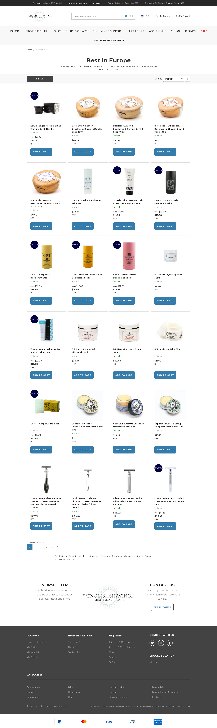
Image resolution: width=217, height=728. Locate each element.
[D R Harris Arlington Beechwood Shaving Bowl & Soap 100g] (88, 107)
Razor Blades (117, 687)
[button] (146, 16)
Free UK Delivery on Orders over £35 (123, 3)
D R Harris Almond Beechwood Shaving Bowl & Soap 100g (128, 129)
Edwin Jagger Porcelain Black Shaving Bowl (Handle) (46, 127)
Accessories (33, 687)
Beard (30, 692)
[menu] (108, 35)
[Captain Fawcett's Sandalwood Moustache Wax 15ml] (88, 405)
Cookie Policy (108, 706)
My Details (32, 657)
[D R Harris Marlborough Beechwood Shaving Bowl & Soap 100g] (170, 107)
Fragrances (33, 697)
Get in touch (162, 607)
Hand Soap (74, 692)
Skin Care (156, 697)
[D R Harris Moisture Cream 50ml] (129, 331)
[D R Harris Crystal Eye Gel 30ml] (170, 256)
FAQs (111, 662)
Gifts (70, 687)
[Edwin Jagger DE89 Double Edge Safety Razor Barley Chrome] (129, 480)
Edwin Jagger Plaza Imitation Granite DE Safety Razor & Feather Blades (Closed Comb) (46, 502)
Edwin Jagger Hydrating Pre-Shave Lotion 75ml (45, 350)
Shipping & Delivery (119, 642)
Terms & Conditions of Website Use (175, 706)
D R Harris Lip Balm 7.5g (167, 349)
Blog (111, 652)
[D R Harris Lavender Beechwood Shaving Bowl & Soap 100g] (46, 182)
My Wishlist (33, 652)
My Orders (32, 647)
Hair (70, 697)
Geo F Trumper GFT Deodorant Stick (41, 276)
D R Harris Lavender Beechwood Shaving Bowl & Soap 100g (45, 203)
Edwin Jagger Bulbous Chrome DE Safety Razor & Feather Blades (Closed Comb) (86, 502)
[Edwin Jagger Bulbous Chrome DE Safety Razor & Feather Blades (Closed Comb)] (88, 480)
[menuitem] (15, 31)
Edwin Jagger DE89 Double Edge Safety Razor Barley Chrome (127, 501)
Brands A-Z (74, 642)
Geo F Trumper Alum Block (44, 424)
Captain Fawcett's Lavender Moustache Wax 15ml (128, 425)
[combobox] (103, 16)
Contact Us (74, 652)
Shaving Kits (157, 687)
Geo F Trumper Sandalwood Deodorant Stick (87, 276)
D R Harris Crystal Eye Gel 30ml (168, 276)
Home (29, 50)
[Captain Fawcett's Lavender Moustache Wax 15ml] (129, 405)
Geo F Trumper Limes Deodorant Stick (124, 276)
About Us (73, 647)
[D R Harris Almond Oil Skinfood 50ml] (88, 331)
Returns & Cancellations (121, 647)
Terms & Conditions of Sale (148, 706)
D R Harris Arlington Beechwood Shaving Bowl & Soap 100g (87, 129)
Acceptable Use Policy (125, 706)
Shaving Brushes (119, 697)
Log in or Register (36, 642)
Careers (112, 657)
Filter (40, 79)
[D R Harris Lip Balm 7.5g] (170, 331)
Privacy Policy (94, 706)
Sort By (158, 79)
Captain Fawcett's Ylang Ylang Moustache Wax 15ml (168, 425)
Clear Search (126, 16)
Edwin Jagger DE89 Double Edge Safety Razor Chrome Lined (169, 501)
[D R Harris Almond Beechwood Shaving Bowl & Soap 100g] (129, 107)
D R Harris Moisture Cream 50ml (127, 350)
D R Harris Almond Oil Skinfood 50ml (83, 350)
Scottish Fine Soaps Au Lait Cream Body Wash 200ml (128, 201)
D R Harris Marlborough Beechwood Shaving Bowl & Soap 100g (169, 129)
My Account (165, 16)
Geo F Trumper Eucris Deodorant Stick (166, 201)
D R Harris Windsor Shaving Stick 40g (86, 201)
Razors (113, 692)
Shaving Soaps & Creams (164, 692)
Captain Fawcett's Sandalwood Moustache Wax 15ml (87, 427)
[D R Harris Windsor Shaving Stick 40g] (88, 182)
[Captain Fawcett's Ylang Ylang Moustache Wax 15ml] (170, 405)
